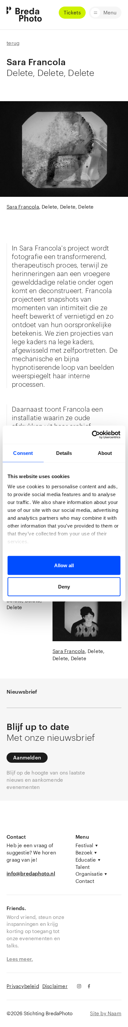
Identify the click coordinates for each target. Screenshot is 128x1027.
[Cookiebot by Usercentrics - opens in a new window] (92, 435)
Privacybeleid (23, 986)
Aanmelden (27, 757)
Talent (82, 867)
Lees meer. (20, 959)
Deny (64, 586)
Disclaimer (55, 986)
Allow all (64, 565)
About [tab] (105, 453)
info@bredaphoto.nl (31, 873)
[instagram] (78, 986)
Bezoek (84, 852)
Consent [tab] (23, 453)
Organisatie (89, 874)
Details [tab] (64, 453)
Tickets (72, 12)
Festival (84, 845)
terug (13, 43)
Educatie (85, 860)
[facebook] (89, 986)
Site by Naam (105, 1013)
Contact (84, 881)
